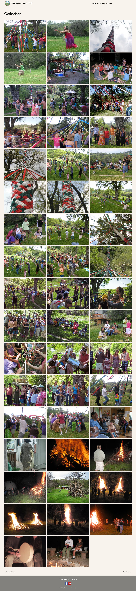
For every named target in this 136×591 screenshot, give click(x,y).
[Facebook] (66, 583)
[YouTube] (69, 583)
